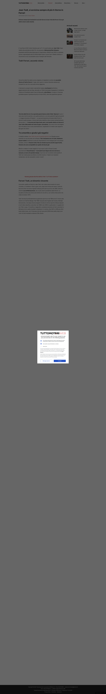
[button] (53, 346)
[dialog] (53, 347)
